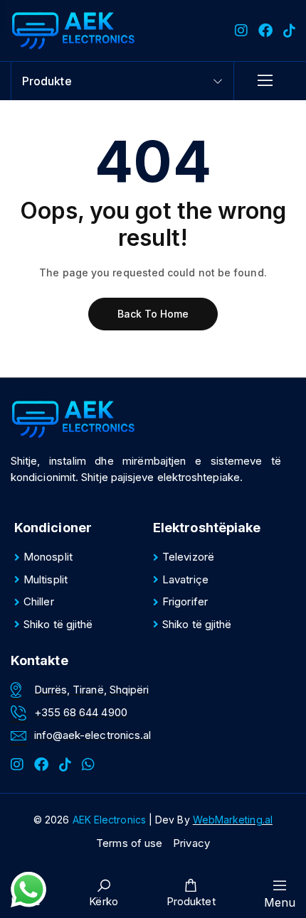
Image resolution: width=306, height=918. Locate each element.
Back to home (153, 314)
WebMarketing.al (233, 820)
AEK (109, 820)
